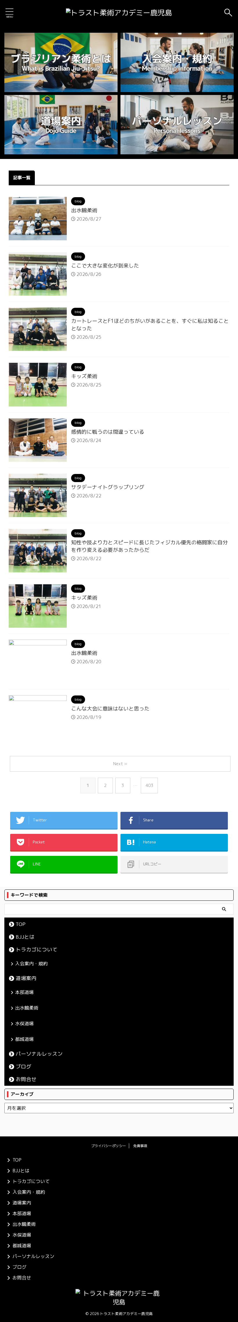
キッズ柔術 (84, 376)
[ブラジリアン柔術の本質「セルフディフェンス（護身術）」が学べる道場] (119, 12)
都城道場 (24, 1039)
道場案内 (26, 978)
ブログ (23, 1066)
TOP (21, 924)
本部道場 (24, 992)
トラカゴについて (36, 949)
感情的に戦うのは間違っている (107, 431)
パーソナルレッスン (39, 1053)
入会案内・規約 (31, 963)
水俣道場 (24, 1023)
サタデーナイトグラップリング (107, 487)
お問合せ (26, 1079)
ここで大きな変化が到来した (105, 265)
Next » (120, 764)
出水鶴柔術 (84, 210)
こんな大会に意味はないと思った (110, 708)
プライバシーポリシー (108, 1145)
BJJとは (25, 936)
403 (149, 785)
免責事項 (140, 1145)
